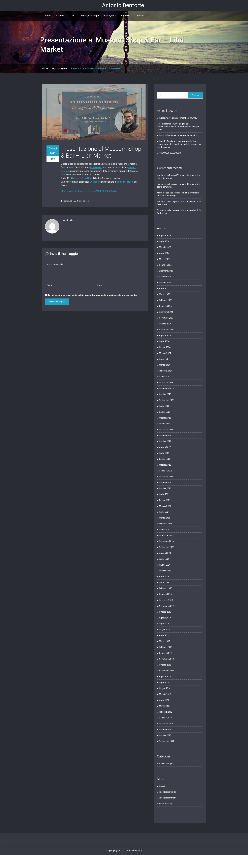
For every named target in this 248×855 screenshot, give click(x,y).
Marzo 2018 (164, 706)
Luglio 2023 (164, 406)
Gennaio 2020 (165, 594)
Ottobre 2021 (165, 488)
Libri (73, 15)
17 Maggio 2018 (52, 151)
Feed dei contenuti (167, 792)
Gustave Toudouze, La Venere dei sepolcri (178, 135)
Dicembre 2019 (166, 600)
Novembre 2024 (166, 318)
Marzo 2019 (164, 641)
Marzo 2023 (164, 424)
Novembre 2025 (166, 277)
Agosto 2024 (165, 335)
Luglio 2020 (164, 559)
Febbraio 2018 (165, 712)
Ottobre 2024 (165, 324)
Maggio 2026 (165, 247)
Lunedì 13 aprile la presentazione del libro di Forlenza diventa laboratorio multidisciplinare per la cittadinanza (179, 144)
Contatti (140, 15)
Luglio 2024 (164, 341)
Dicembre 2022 (166, 429)
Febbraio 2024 (165, 371)
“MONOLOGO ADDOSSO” (170, 153)
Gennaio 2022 (165, 471)
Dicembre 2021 (166, 476)
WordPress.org (166, 804)
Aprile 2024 (164, 359)
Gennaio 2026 (165, 265)
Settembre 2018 (166, 671)
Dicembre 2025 (166, 271)
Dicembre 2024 (166, 312)
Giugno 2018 (164, 688)
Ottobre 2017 (165, 735)
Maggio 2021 (165, 506)
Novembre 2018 (166, 659)
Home (48, 15)
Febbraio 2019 (165, 647)
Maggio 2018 (165, 694)
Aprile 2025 (164, 288)
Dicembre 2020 (166, 535)
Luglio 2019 (164, 623)
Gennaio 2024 (165, 377)
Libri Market (96, 167)
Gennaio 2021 (165, 529)
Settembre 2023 (166, 400)
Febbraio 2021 (165, 524)
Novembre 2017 (166, 729)
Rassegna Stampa (90, 15)
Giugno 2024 (164, 347)
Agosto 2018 (165, 676)
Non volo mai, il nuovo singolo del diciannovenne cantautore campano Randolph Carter (178, 127)
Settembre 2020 (166, 547)
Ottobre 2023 (165, 394)
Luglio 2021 (164, 494)
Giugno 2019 (164, 629)
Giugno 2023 (164, 412)
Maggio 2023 (165, 418)
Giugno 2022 (164, 459)
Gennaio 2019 (165, 653)
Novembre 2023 (166, 388)
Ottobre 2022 (165, 441)
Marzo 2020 (164, 582)
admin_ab (68, 201)
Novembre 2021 (166, 482)
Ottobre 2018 (165, 665)
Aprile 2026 (164, 253)
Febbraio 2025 (165, 300)
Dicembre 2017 (166, 723)
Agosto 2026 (165, 235)
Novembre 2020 (166, 541)
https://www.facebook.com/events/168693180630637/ (89, 191)
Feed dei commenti (168, 798)
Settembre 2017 (166, 741)
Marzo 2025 (164, 294)
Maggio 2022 (165, 465)
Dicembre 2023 (166, 382)
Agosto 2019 (165, 618)
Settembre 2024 (166, 329)
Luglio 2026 (164, 241)
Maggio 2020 (165, 571)
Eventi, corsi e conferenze (117, 15)
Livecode (94, 181)
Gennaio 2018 (165, 718)
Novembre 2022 (166, 435)
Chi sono (60, 15)
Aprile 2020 (164, 576)
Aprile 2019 (164, 635)
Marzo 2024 (164, 365)
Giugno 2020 (164, 565)
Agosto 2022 (165, 447)
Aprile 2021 (164, 512)
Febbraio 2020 (165, 588)
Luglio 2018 (164, 682)
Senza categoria (59, 68)
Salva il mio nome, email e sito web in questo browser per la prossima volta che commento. (92, 294)
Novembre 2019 (166, 606)
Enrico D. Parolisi (124, 181)
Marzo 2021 (164, 518)
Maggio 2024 (165, 353)
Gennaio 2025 (165, 306)
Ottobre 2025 (165, 282)
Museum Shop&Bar (81, 178)
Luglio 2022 (164, 453)
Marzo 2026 (164, 259)
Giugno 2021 (164, 500)
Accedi (162, 786)
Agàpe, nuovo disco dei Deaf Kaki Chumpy (178, 118)
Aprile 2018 (164, 700)
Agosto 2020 (165, 553)
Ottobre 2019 (165, 612)
